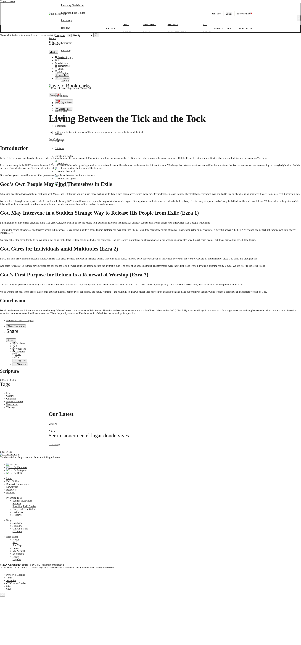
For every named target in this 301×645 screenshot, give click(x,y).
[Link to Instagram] (65, 178)
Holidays (65, 28)
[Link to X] (61, 163)
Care (8, 393)
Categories (60, 35)
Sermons (17, 503)
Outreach (65, 65)
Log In (58, 133)
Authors (65, 80)
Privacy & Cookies (15, 574)
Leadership (66, 43)
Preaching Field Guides (24, 506)
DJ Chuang (54, 444)
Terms (9, 577)
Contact (16, 548)
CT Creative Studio (16, 583)
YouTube (261, 158)
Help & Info (61, 110)
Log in (229, 14)
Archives (59, 103)
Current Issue (61, 95)
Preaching (66, 50)
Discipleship (67, 58)
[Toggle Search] (299, 18)
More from (20, 320)
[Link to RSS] (62, 186)
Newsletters (222, 28)
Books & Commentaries (18, 484)
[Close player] (2, 595)
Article (52, 431)
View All (53, 424)
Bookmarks (60, 125)
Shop (8, 520)
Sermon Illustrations (22, 500)
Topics (64, 73)
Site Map (17, 545)
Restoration (12, 404)
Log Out (59, 141)
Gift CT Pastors (20, 528)
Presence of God (14, 401)
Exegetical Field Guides (24, 509)
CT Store (59, 148)
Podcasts (10, 492)
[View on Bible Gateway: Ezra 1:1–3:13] (15, 379)
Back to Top (6, 451)
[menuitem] (157, 343)
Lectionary (18, 512)
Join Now (216, 14)
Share (10, 340)
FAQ (15, 542)
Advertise (11, 580)
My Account (19, 551)
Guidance (11, 398)
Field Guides (12, 481)
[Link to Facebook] (65, 171)
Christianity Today (64, 156)
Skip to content (7, 1)
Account (59, 118)
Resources (245, 28)
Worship (10, 407)
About (16, 539)
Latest (110, 28)
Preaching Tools (14, 498)
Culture (10, 395)
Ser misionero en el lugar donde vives (89, 435)
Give (8, 586)
